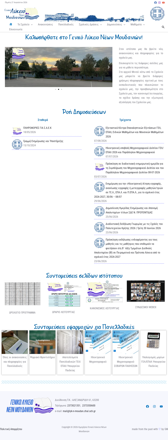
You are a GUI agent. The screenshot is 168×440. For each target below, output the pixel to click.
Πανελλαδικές (66, 24)
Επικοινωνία (15, 29)
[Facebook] (155, 2)
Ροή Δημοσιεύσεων (84, 111)
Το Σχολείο (23, 24)
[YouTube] (163, 2)
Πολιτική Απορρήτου (11, 429)
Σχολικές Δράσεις (89, 24)
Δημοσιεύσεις (114, 24)
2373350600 (88, 405)
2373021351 (73, 405)
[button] (31, 24)
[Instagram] (159, 2)
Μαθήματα (136, 24)
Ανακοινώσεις (45, 24)
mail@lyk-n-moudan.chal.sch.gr (79, 411)
